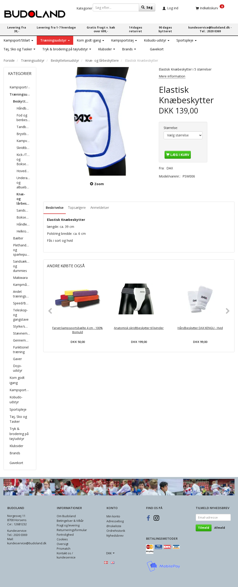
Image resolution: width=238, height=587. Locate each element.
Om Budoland (66, 516)
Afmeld (219, 528)
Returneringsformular (72, 530)
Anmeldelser (99, 207)
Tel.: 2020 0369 (210, 31)
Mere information (172, 76)
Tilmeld (203, 528)
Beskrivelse (54, 207)
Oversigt (62, 544)
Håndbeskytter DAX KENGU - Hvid (200, 328)
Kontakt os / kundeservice (66, 555)
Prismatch (63, 549)
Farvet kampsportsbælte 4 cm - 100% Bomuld (77, 330)
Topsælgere (77, 207)
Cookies (62, 539)
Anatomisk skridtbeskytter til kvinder (139, 328)
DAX (169, 168)
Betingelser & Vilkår (70, 521)
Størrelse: (171, 128)
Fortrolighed (65, 535)
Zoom (99, 184)
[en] (112, 562)
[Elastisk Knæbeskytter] (97, 121)
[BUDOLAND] (34, 13)
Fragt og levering (68, 525)
